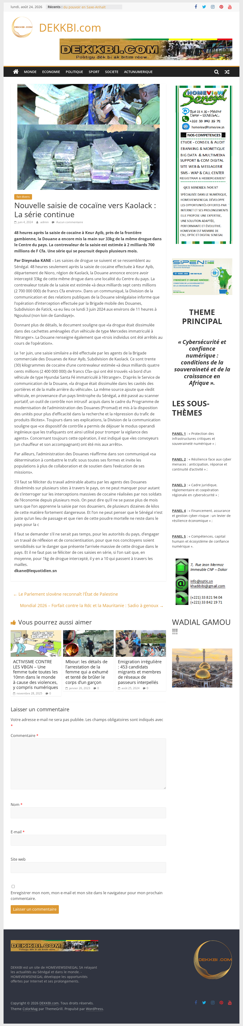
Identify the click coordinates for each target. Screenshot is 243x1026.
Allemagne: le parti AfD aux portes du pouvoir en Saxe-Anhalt (90, 9)
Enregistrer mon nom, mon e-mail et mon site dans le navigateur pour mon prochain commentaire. (87, 895)
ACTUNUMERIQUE (138, 71)
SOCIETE (111, 71)
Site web (18, 859)
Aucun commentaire (69, 222)
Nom (17, 804)
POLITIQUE (74, 71)
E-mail (18, 832)
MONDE (30, 71)
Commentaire (24, 735)
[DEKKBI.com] (16, 72)
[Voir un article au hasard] (227, 72)
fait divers (23, 197)
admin (44, 222)
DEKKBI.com (70, 27)
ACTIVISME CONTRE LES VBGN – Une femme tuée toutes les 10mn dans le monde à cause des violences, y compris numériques (35, 674)
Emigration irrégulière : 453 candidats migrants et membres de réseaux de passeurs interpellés (140, 672)
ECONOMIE (51, 71)
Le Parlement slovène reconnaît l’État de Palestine (65, 594)
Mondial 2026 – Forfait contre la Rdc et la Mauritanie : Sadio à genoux (92, 605)
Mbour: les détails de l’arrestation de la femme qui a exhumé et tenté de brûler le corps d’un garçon (86, 672)
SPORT (94, 71)
